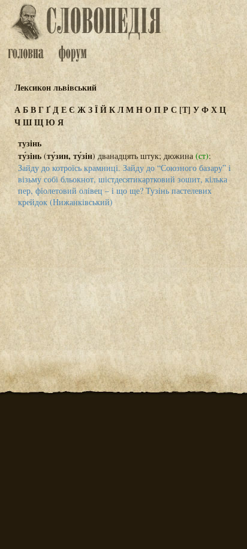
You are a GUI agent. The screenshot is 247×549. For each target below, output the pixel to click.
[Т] (185, 109)
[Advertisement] (123, 276)
